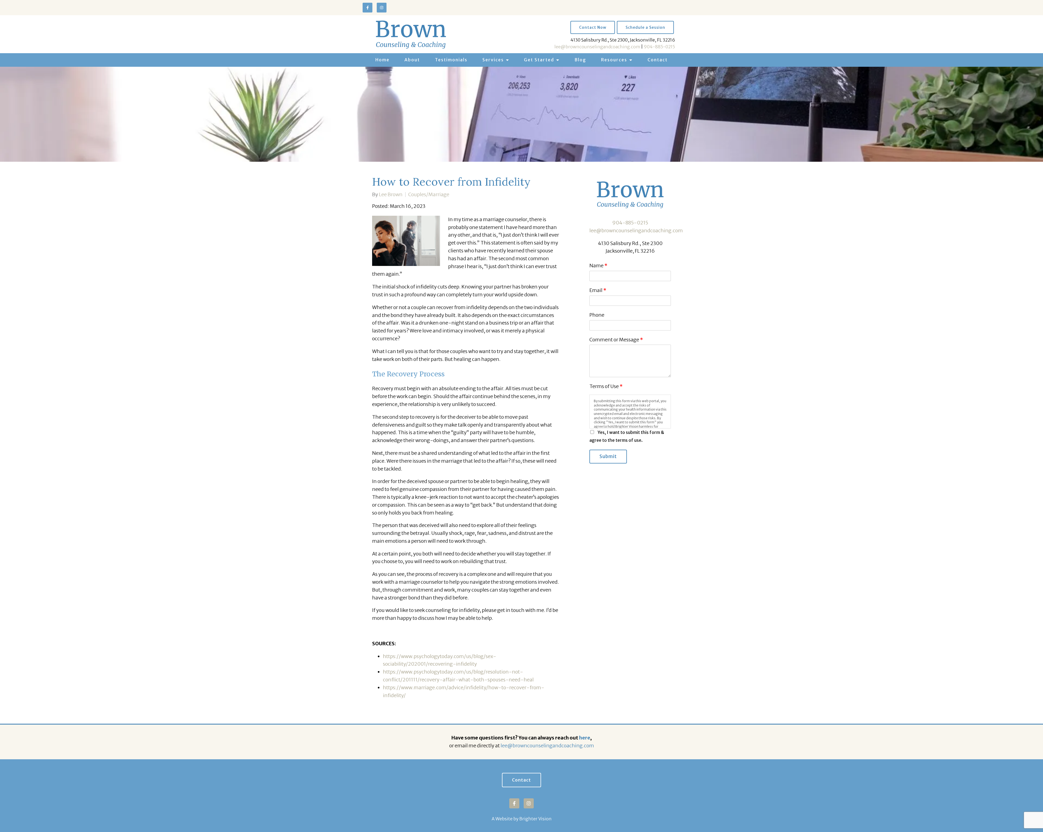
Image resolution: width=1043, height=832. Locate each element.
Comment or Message (616, 339)
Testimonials (451, 59)
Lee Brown (391, 194)
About (412, 59)
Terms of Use (606, 386)
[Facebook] (367, 7)
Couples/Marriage (428, 194)
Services (493, 59)
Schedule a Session (645, 27)
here (584, 738)
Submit (608, 456)
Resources (614, 59)
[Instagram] (382, 7)
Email (597, 290)
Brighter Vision (535, 818)
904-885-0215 (659, 46)
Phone (596, 315)
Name (598, 265)
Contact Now (592, 27)
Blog (580, 59)
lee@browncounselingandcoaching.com (597, 46)
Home (382, 59)
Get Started (539, 59)
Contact (658, 59)
